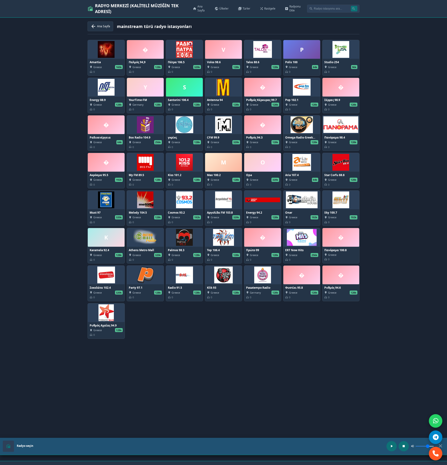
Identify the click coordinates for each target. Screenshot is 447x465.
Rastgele (267, 8)
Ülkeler (222, 8)
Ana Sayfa (199, 8)
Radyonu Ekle (293, 8)
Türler (244, 8)
